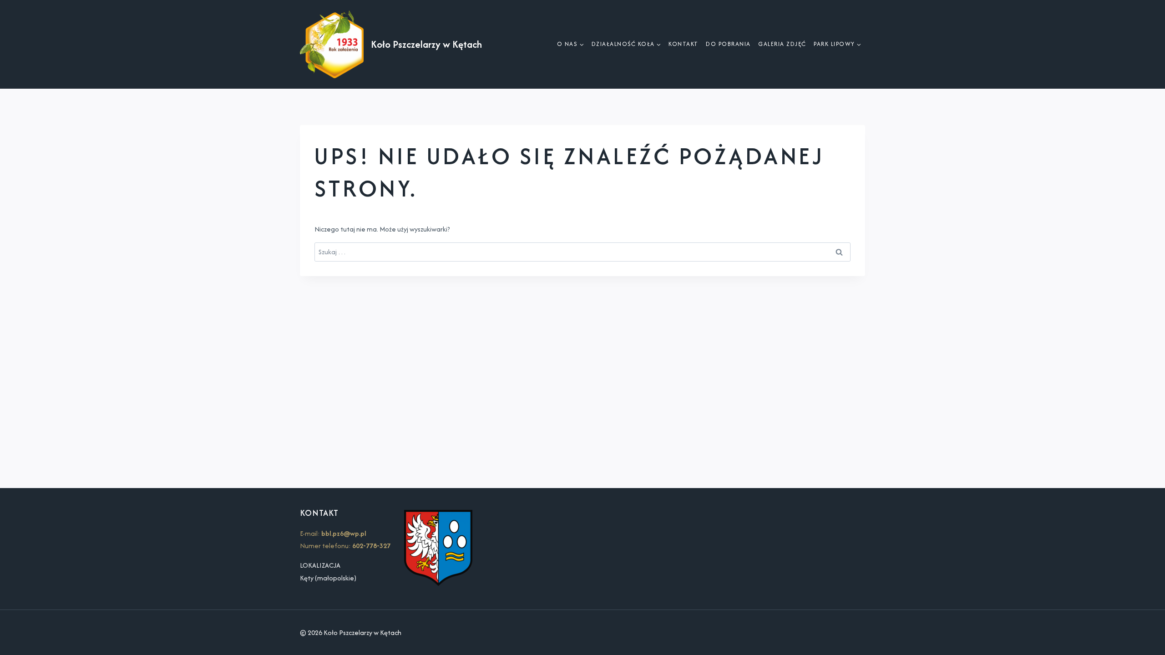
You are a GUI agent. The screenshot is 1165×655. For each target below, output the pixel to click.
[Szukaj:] (582, 252)
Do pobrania (728, 44)
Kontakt (684, 44)
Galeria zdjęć (782, 44)
